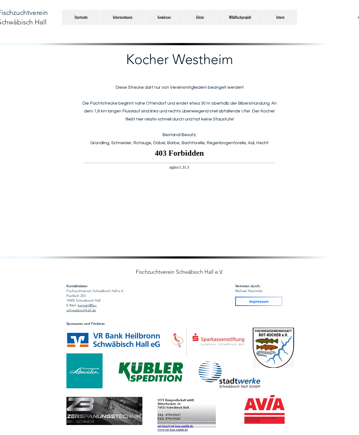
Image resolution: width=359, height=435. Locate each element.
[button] (122, 17)
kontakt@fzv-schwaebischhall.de (81, 307)
